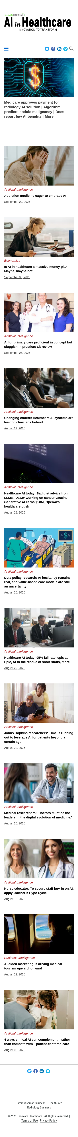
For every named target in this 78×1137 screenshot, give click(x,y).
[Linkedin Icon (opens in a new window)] (59, 48)
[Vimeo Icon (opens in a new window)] (65, 48)
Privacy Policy (48, 1120)
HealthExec (55, 1103)
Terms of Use (29, 1120)
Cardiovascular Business (31, 1103)
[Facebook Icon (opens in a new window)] (53, 48)
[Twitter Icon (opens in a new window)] (47, 48)
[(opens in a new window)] (39, 77)
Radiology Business (39, 1107)
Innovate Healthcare (30, 1116)
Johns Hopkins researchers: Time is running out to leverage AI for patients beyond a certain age (38, 737)
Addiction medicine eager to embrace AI (35, 196)
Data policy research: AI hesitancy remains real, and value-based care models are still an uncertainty (37, 582)
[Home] (39, 21)
